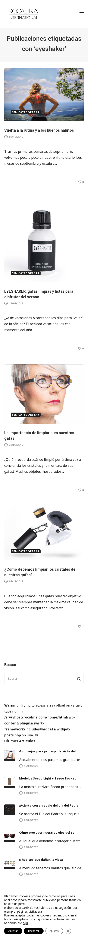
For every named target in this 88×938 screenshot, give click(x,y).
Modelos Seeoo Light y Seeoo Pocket (47, 778)
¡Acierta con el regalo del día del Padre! (49, 805)
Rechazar (33, 931)
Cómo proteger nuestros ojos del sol (47, 832)
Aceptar (13, 931)
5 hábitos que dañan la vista (41, 860)
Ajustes (54, 931)
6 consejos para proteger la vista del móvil (51, 751)
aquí (25, 923)
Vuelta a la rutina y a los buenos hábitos (39, 130)
